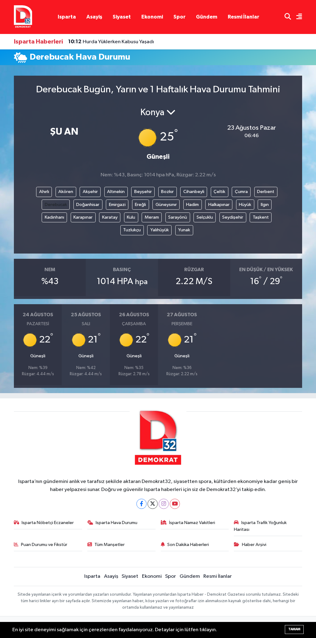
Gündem (206, 16)
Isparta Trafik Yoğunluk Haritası (260, 526)
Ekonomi (152, 16)
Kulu (131, 217)
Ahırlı (44, 191)
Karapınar (83, 217)
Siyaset (122, 16)
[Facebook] (141, 504)
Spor (179, 16)
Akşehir (90, 191)
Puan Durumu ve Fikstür (44, 544)
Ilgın (265, 204)
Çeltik (219, 191)
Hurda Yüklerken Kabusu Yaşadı (111, 41)
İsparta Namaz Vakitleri (192, 522)
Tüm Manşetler (109, 544)
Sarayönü (177, 217)
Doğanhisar (87, 204)
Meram (152, 217)
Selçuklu (205, 217)
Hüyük (245, 204)
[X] (153, 504)
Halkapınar (219, 204)
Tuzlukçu (132, 230)
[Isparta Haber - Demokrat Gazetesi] (23, 17)
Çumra (241, 191)
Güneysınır (166, 204)
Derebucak (56, 204)
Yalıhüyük (159, 230)
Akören (65, 191)
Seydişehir (232, 217)
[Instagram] (164, 504)
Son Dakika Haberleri (188, 544)
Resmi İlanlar (243, 16)
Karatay (110, 217)
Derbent (265, 191)
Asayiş (94, 16)
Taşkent (261, 217)
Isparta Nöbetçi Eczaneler (48, 522)
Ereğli (140, 204)
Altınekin (116, 191)
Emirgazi (117, 204)
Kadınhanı (54, 217)
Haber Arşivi (254, 544)
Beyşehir (143, 191)
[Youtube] (175, 504)
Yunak (184, 230)
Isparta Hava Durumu (116, 522)
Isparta (67, 16)
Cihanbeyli (193, 191)
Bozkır (167, 191)
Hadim (192, 204)
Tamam (294, 629)
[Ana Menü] (296, 17)
